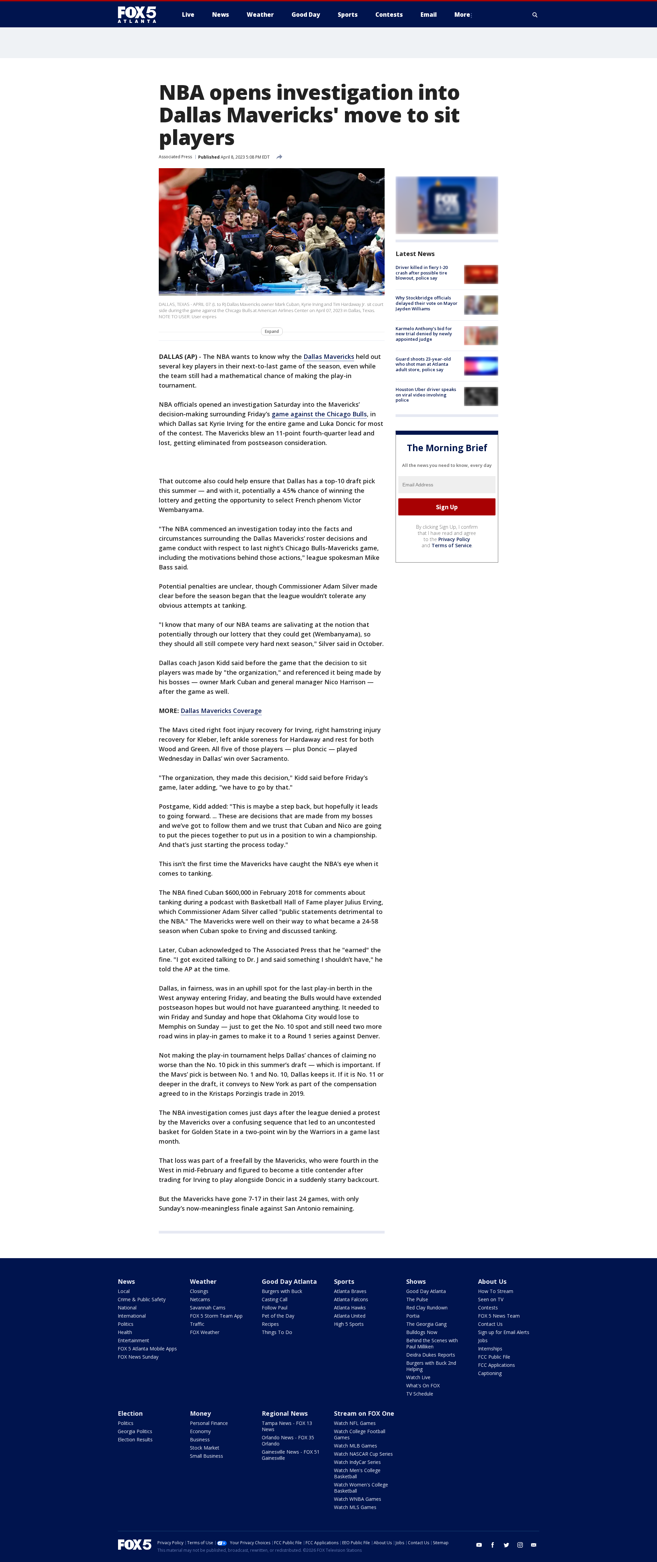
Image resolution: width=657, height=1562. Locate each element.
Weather (203, 1281)
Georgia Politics (135, 1431)
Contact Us (490, 1324)
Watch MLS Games (355, 1507)
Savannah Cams (208, 1307)
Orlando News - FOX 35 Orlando (288, 1440)
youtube (479, 1544)
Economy (200, 1431)
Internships (490, 1348)
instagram (520, 1544)
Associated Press (175, 157)
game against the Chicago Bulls (319, 414)
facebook (492, 1544)
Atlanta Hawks (350, 1307)
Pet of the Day (278, 1315)
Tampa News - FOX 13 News (287, 1426)
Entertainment (133, 1340)
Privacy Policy (454, 539)
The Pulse (417, 1299)
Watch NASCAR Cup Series (363, 1454)
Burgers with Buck (282, 1291)
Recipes (270, 1324)
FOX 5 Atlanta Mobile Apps (147, 1348)
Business (200, 1439)
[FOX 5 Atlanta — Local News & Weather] (140, 14)
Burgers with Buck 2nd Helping (431, 1366)
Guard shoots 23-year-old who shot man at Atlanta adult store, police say (423, 364)
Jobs (483, 1340)
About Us (492, 1281)
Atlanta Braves (350, 1291)
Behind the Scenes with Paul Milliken (432, 1343)
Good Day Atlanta (289, 1281)
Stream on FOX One (364, 1413)
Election (130, 1413)
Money (200, 1413)
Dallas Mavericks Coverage (221, 710)
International (132, 1315)
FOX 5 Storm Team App (216, 1315)
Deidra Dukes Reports (430, 1354)
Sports (344, 1281)
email (533, 1544)
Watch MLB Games (355, 1445)
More (462, 14)
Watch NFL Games (355, 1423)
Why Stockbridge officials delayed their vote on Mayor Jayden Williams (427, 303)
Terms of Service (451, 545)
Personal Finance (209, 1423)
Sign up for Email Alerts (503, 1332)
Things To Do (277, 1332)
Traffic (197, 1324)
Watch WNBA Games (357, 1499)
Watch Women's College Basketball (361, 1487)
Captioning (490, 1373)
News (126, 1281)
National (127, 1307)
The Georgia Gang (426, 1324)
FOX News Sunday (138, 1357)
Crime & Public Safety (142, 1299)
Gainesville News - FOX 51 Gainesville (291, 1455)
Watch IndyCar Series (357, 1462)
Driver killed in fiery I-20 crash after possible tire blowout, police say (422, 272)
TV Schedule (419, 1393)
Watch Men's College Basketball (357, 1473)
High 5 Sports (349, 1324)
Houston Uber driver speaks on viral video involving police (426, 394)
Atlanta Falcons (351, 1299)
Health (125, 1332)
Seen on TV (490, 1299)
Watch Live (418, 1377)
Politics (125, 1324)
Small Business (206, 1456)
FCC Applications (496, 1365)
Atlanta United (349, 1315)
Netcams (200, 1299)
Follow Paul (274, 1307)
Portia (413, 1315)
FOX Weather (204, 1332)
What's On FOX (423, 1385)
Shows (416, 1281)
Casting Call (274, 1299)
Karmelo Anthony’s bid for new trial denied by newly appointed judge (424, 333)
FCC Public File (494, 1357)
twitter (506, 1544)
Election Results (135, 1439)
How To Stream (495, 1291)
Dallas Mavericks (329, 356)
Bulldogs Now (421, 1332)
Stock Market (204, 1447)
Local (124, 1291)
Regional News (285, 1413)
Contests (488, 1307)
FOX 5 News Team (499, 1315)
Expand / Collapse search (535, 15)
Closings (199, 1291)
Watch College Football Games (359, 1434)
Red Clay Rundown (427, 1307)
